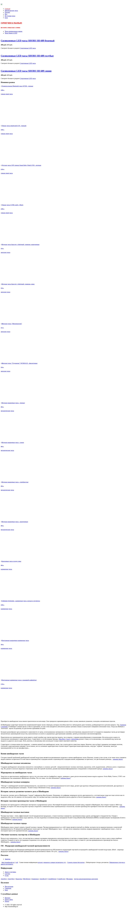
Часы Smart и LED (11, 33)
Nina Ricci (62, 739)
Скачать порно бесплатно (76, 862)
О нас (7, 875)
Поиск (7, 901)
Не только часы (10, 16)
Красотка (19, 879)
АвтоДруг (11, 879)
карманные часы (6, 569)
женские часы (5, 252)
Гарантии (8, 888)
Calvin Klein (75, 739)
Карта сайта (9, 899)
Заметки (7, 859)
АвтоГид (4, 879)
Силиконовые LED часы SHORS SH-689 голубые (27, 55)
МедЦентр (26, 879)
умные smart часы (7, 94)
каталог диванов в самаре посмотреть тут (52, 862)
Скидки (7, 874)
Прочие (7, 12)
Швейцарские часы (11, 10)
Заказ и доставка (10, 872)
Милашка (69, 879)
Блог (6, 18)
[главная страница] (1, 4)
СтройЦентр (52, 879)
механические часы (7, 411)
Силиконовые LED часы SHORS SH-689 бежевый (27, 40)
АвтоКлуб (43, 879)
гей (17, 862)
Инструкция (9, 886)
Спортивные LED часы (28, 48)
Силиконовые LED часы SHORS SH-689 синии (26, 71)
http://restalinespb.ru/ (8, 862)
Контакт (7, 898)
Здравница (35, 879)
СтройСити (61, 879)
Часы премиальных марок (13, 31)
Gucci (68, 739)
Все (6, 14)
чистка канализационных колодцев (86, 879)
